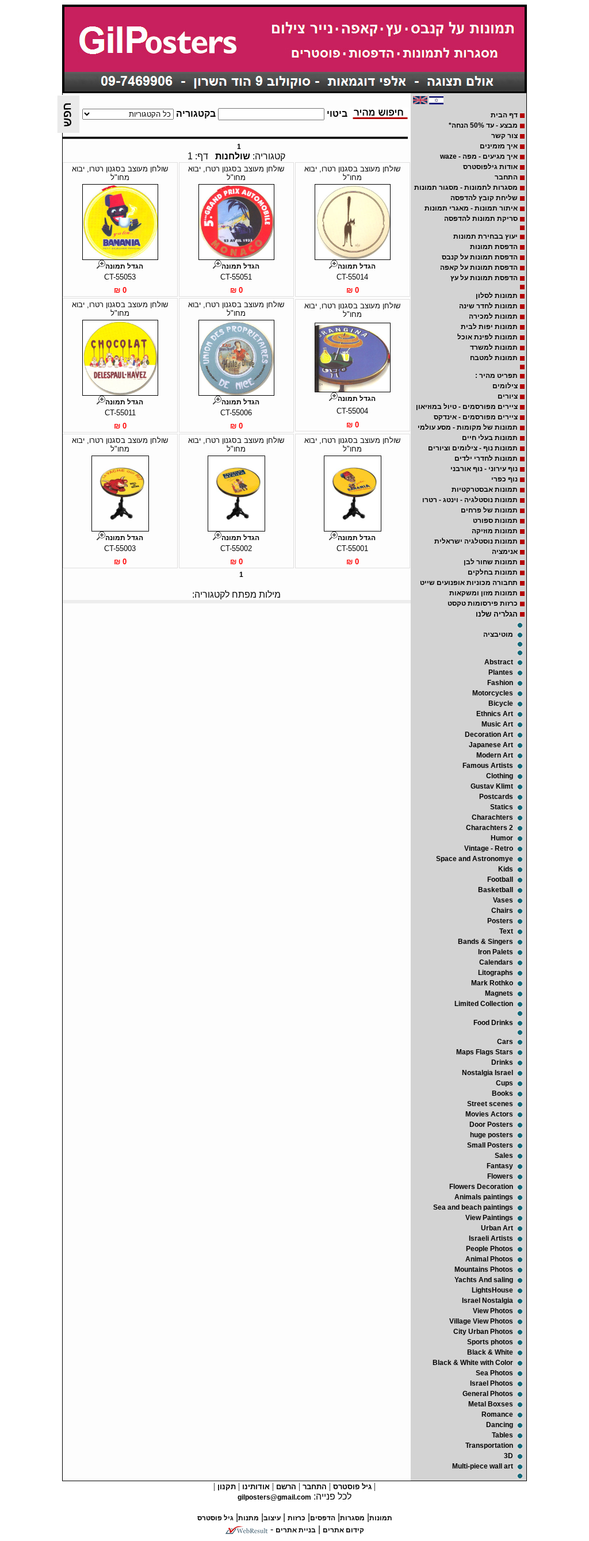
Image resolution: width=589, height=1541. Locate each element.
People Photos (489, 1249)
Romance (497, 1414)
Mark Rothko (492, 983)
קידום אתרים (343, 1530)
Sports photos (490, 1342)
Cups (504, 1083)
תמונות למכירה (493, 316)
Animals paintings (483, 1197)
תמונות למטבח (494, 358)
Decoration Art (489, 735)
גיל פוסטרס (351, 1486)
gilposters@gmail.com (274, 1497)
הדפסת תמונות (494, 247)
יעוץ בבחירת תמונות (485, 236)
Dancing (499, 1425)
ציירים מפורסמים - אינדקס (476, 417)
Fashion (500, 683)
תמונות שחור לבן (491, 562)
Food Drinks (493, 1023)
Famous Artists (487, 766)
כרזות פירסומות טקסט (483, 603)
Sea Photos (494, 1373)
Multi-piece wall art (482, 1466)
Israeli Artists (491, 1238)
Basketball (495, 890)
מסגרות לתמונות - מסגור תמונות (466, 187)
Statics (501, 807)
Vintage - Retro (488, 848)
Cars (505, 1042)
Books (502, 1093)
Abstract (498, 662)
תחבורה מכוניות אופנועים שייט (469, 583)
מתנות (248, 1518)
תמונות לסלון (497, 296)
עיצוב (272, 1518)
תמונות (380, 1518)
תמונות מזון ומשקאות (483, 593)
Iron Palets (495, 952)
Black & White (490, 1352)
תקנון (225, 1486)
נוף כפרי (504, 479)
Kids (505, 869)
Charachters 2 (489, 828)
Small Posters (490, 1145)
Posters (500, 921)
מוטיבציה (498, 634)
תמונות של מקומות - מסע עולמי (468, 427)
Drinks (502, 1062)
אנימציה (505, 552)
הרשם (285, 1486)
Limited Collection (483, 1004)
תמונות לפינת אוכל (487, 337)
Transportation (489, 1445)
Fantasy (500, 1166)
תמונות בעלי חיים (490, 438)
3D (508, 1456)
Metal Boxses (490, 1404)
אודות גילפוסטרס (490, 167)
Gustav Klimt (492, 786)
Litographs (495, 973)
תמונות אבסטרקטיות (485, 489)
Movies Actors (489, 1114)
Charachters (492, 817)
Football (500, 879)
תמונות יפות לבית (489, 327)
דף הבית (504, 115)
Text (506, 931)
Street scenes (490, 1104)
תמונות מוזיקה (495, 531)
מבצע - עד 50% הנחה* (483, 125)
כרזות (296, 1518)
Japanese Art (491, 745)
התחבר (506, 177)
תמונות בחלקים (493, 572)
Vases (503, 900)
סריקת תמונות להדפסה (481, 219)
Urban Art (497, 1228)
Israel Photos (491, 1383)
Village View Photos (481, 1321)
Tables (502, 1435)
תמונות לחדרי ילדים (486, 458)
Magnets (499, 993)
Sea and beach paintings (473, 1207)
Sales (504, 1156)
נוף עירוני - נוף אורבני (484, 469)
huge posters (491, 1135)
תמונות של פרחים (489, 510)
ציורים (508, 396)
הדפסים (322, 1518)
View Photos (493, 1311)
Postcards (496, 797)
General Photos (487, 1394)
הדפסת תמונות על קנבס (480, 257)
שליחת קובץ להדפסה (484, 198)
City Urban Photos (483, 1332)
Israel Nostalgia (487, 1301)
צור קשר (504, 136)
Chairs (502, 911)
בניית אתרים (296, 1530)
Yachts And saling (483, 1280)
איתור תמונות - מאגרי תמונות (471, 208)
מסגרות (352, 1518)
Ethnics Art (494, 714)
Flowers (500, 1176)
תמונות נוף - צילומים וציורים (473, 448)
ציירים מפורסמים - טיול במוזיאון (467, 407)
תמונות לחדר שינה (488, 306)
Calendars (496, 962)
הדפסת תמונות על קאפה (479, 267)
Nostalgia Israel (487, 1073)
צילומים (505, 386)
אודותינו (255, 1486)
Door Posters (491, 1125)
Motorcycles (492, 693)
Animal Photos (489, 1259)
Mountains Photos (483, 1269)
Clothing (499, 776)
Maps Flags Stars (484, 1052)
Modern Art (494, 755)
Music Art (497, 724)
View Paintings (489, 1218)
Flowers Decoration (481, 1187)
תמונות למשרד (494, 347)
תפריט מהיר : (496, 376)
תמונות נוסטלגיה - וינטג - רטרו (470, 500)
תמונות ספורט (495, 521)
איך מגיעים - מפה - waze (479, 156)
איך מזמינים (499, 146)
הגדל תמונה (357, 266)
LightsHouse (492, 1290)
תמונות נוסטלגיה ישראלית (476, 541)
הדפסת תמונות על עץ (484, 278)
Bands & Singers (485, 942)
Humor (502, 838)
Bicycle (500, 703)
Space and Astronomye (474, 859)
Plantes (500, 672)
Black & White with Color (473, 1363)
